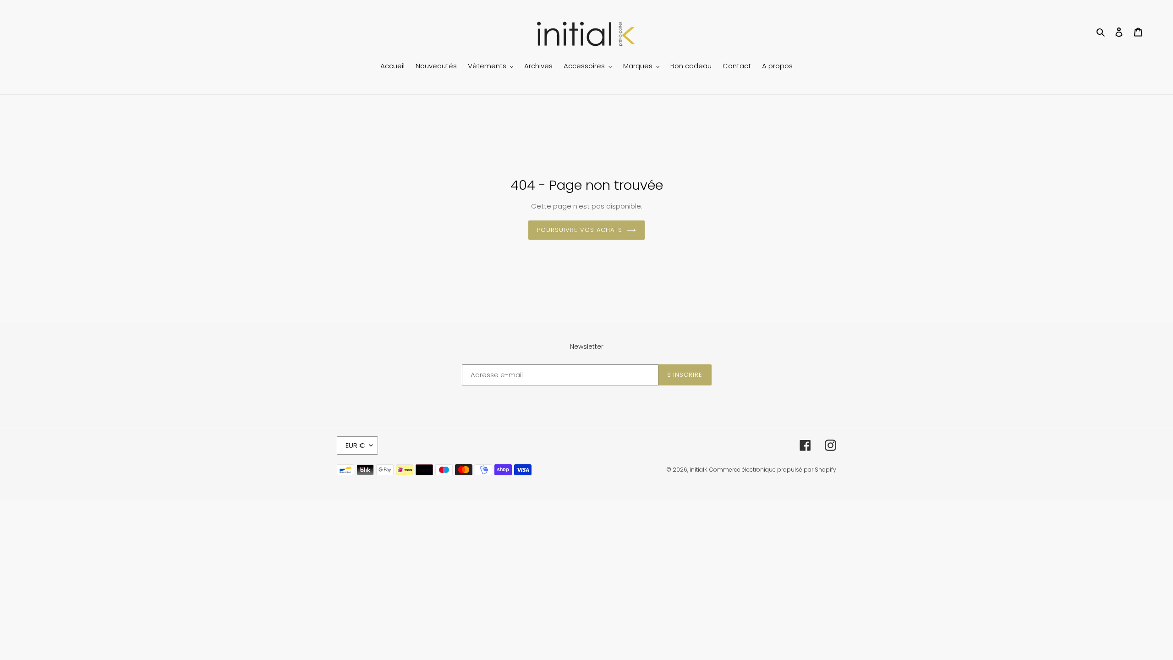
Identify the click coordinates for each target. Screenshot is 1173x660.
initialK (698, 469)
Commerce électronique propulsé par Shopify (772, 469)
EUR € (355, 445)
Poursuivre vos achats (580, 230)
